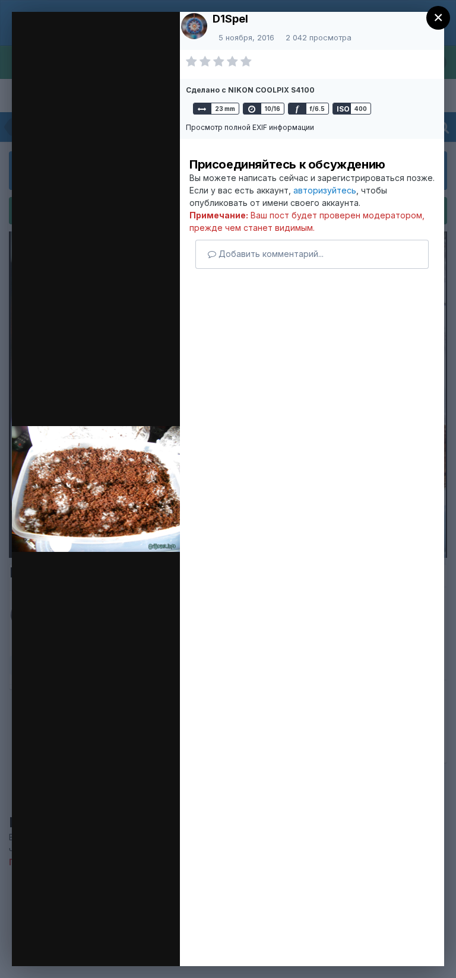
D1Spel (230, 18)
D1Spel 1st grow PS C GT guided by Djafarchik (160, 43)
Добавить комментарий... (270, 254)
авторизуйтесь (324, 190)
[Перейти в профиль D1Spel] (194, 26)
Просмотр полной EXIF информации (250, 127)
